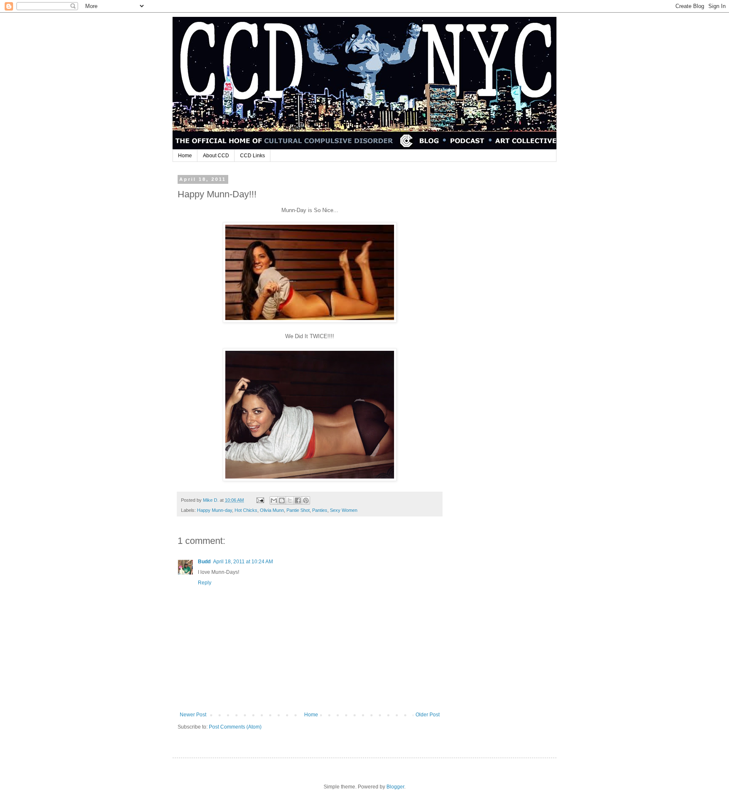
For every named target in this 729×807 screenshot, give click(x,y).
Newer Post (193, 715)
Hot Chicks (246, 510)
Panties (319, 510)
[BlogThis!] (282, 500)
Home (185, 156)
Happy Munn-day (214, 510)
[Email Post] (259, 500)
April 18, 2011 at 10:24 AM (243, 562)
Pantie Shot (298, 510)
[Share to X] (290, 500)
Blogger (395, 787)
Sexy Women (343, 510)
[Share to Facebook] (298, 500)
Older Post (428, 715)
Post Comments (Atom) (235, 727)
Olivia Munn (272, 510)
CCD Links (252, 156)
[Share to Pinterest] (306, 500)
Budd (204, 562)
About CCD (216, 156)
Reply (204, 583)
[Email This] (274, 500)
